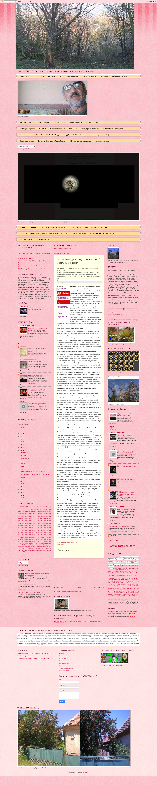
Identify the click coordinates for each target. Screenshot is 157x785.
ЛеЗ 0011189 (39, 530)
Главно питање (26, 134)
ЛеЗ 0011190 (45, 530)
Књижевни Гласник (119, 76)
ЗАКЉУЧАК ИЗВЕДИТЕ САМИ (52, 227)
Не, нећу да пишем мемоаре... (115, 314)
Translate (30, 149)
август (23, 461)
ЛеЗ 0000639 (25, 515)
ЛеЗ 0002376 (32, 516)
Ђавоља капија (44, 122)
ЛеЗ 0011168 (39, 527)
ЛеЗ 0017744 (32, 543)
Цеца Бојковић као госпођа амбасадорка (63, 307)
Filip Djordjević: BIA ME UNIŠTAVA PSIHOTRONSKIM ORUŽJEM (126, 467)
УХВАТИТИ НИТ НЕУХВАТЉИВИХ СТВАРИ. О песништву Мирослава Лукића (126, 509)
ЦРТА (21, 388)
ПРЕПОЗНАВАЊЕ (43, 239)
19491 (38, 508)
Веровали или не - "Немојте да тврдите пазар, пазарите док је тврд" (34, 265)
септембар (24, 458)
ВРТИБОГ (23, 347)
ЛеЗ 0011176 (45, 529)
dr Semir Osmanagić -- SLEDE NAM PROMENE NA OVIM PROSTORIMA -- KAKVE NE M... (126, 494)
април (23, 477)
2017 (21, 447)
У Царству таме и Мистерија (80, 141)
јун (22, 466)
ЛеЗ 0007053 (39, 518)
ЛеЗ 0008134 (45, 522)
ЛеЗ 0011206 (45, 536)
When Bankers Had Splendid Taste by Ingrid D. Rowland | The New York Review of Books (122, 545)
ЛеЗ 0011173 (25, 529)
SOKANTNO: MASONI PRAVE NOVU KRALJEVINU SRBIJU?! (123, 579)
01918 (25, 506)
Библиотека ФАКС (64, 661)
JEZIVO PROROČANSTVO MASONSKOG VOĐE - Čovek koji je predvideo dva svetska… (123, 591)
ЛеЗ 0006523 (32, 518)
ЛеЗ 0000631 (39, 511)
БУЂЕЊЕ (112, 428)
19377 (34, 508)
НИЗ (21, 374)
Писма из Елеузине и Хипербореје (51, 141)
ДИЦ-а (107, 134)
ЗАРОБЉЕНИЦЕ (74, 227)
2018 (21, 444)
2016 (21, 450)
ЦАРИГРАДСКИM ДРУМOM (28, 360)
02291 (47, 506)
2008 (21, 498)
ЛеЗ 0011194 (39, 532)
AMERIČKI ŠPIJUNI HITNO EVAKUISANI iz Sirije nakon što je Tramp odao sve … (123, 582)
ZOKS (23, 552)
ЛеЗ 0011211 (45, 538)
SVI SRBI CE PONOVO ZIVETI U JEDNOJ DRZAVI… (123, 577)
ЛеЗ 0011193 (32, 532)
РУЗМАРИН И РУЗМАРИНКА (102, 233)
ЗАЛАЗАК (73, 128)
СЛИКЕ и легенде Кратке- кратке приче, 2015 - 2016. (32, 269)
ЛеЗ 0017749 (39, 543)
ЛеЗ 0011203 (25, 536)
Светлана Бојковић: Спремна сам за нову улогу (62, 302)
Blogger (86, 772)
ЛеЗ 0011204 (32, 536)
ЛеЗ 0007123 (64, 544)
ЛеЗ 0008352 (32, 523)
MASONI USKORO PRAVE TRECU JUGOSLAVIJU (123, 580)
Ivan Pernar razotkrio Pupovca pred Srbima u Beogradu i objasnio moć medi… (123, 565)
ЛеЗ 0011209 (32, 538)
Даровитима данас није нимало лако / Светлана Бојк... (35, 469)
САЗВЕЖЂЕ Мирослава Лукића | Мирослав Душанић (41, 233)
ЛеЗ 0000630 (32, 511)
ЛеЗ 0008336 (30, 509)
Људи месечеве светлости (66, 666)
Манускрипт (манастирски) (81, 122)
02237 (44, 506)
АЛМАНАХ (112, 536)
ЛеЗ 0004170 (45, 516)
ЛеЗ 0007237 (25, 520)
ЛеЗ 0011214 (32, 539)
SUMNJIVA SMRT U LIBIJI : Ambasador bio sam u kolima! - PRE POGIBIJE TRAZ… (123, 595)
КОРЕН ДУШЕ (38, 76)
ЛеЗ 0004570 (25, 518)
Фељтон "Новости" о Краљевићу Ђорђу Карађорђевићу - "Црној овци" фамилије (119, 525)
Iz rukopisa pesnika (33, 550)
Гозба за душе (95, 134)
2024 (21, 430)
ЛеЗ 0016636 (45, 541)
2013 (21, 487)
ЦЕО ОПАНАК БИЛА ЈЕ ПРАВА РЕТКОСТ (31, 593)
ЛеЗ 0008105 (39, 522)
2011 (21, 492)
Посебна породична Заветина (25, 656)
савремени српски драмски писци (38, 546)
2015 (21, 481)
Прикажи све (48, 414)
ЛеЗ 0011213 (25, 539)
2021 (21, 439)
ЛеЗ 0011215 (39, 539)
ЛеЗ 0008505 (39, 523)
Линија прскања (60, 122)
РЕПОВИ (20, 256)
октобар (23, 455)
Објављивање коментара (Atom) (72, 591)
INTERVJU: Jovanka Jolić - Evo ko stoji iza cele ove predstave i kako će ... (37, 308)
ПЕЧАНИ (43, 128)
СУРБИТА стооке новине (27, 325)
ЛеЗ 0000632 (45, 511)
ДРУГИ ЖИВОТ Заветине (76, 134)
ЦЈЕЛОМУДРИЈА (114, 523)
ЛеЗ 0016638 (25, 543)
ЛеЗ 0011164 (45, 525)
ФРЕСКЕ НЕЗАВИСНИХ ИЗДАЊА (49, 134)
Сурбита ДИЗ (24, 306)
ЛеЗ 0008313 (25, 523)
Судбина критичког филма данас (27, 585)
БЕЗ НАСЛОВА (26, 239)
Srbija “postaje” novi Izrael (34, 375)
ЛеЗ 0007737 (32, 520)
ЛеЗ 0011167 (32, 527)
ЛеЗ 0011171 (45, 527)
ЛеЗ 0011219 (25, 541)
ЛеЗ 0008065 (32, 522)
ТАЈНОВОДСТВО (55, 76)
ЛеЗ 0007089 (45, 518)
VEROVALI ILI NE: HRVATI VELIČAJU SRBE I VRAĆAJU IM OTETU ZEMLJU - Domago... (38, 328)
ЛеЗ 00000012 (37, 509)
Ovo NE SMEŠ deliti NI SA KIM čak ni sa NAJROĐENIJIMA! (37, 390)
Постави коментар (64, 554)
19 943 (21, 508)
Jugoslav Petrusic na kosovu (113, 588)
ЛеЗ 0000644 (25, 516)
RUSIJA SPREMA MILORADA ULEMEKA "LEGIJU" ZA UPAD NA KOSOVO (123, 589)
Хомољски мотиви (102, 141)
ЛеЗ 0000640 (32, 515)
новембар (24, 452)
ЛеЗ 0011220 (32, 541)
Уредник (61, 653)
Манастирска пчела (113, 312)
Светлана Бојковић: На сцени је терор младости (63, 312)
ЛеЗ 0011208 (25, 538)
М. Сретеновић (25, 545)
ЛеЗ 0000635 (32, 513)
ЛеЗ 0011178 (25, 530)
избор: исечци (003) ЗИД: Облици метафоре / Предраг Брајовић (32, 261)
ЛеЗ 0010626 (45, 523)
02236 (41, 506)
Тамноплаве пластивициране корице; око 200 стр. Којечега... (34, 253)
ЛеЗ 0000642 (45, 515)
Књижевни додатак (27, 122)
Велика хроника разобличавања (62, 248)
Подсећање (40, 545)
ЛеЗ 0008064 (25, 522)
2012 (21, 489)
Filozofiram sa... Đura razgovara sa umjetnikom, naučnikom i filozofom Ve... (126, 481)
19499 (41, 508)
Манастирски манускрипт (113, 128)
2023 (21, 433)
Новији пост (58, 587)
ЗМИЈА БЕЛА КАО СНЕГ (116, 478)
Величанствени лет (57, 128)
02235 (38, 506)
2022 (21, 436)
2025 (21, 428)
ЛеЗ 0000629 (26, 511)
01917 (22, 506)
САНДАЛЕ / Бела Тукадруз (35, 361)
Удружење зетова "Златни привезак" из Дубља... (34, 471)
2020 (21, 442)
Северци (111, 426)
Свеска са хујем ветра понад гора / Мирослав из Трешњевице (37, 574)
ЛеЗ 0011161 (25, 525)
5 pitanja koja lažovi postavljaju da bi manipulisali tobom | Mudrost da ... (37, 403)
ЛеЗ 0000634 (25, 513)
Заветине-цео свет (64, 663)
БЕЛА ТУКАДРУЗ (64, 671)
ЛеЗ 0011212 (120, 575)
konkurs (19, 552)
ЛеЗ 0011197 (25, 534)
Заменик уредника (64, 656)
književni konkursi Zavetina (44, 550)
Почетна (79, 587)
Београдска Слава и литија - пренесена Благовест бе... (35, 474)
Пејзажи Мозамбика (115, 491)
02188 (32, 506)
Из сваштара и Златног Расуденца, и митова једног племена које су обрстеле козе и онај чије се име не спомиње (79, 622)
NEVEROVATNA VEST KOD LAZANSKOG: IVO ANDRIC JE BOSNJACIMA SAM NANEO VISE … (123, 586)
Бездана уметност (64, 658)
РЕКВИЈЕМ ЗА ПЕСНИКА (76, 233)
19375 (31, 508)
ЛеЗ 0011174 (32, 529)
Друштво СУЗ (113, 540)
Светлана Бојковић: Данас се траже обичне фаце (63, 293)
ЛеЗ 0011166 (25, 527)
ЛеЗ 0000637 (45, 513)
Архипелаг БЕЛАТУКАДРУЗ (117, 506)
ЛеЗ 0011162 (32, 525)
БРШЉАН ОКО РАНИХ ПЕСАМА (98, 227)
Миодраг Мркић (33, 545)
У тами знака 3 (37, 548)
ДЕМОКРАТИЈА (90, 76)
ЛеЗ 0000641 (39, 515)
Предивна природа (27, 141)
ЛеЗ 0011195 (45, 532)
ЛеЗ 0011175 (39, 529)
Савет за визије (113, 465)
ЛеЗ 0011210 (39, 538)
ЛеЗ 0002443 (39, 516)
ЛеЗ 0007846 (45, 520)
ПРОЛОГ (23, 227)
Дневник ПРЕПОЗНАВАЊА (25, 258)
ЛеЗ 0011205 (39, 536)
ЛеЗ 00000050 (45, 509)
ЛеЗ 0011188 (32, 530)
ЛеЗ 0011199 (39, 534)
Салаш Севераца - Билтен (66, 668)
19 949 (25, 508)
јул (22, 463)
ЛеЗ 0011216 (45, 539)
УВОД (33, 227)
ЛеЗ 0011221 (39, 541)
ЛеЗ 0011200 (45, 534)
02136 (28, 506)
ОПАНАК (23, 402)
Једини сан (100, 122)
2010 (21, 495)
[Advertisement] (79, 572)
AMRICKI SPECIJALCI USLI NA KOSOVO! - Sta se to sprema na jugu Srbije (123, 576)
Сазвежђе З (24, 76)
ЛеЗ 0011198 (32, 534)
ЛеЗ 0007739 (39, 520)
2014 (21, 484)
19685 (44, 508)
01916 (19, 506)
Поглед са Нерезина (27, 128)
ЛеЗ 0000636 (39, 513)
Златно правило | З (73, 76)
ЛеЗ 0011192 (25, 532)
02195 (35, 506)
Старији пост (99, 587)
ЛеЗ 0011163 (39, 525)
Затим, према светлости (90, 128)
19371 (28, 508)
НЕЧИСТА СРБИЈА (23, 251)
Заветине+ (104, 76)
